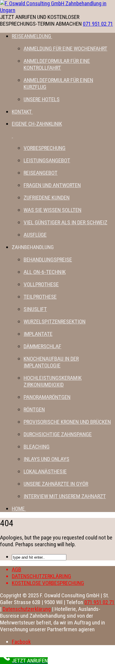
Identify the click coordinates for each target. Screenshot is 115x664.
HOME (18, 509)
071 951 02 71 (98, 23)
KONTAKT (22, 112)
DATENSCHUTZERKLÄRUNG (41, 576)
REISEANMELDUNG (31, 36)
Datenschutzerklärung (27, 609)
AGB (16, 569)
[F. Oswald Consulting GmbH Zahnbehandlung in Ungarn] (57, 10)
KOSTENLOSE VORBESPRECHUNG (48, 583)
